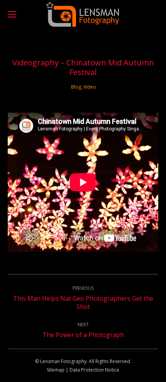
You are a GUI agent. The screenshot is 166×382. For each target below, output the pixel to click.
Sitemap (55, 370)
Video (89, 87)
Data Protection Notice (93, 370)
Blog (76, 87)
